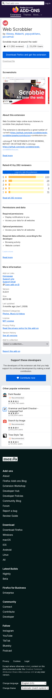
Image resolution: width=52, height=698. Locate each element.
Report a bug (10, 510)
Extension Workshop (14, 486)
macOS (7, 539)
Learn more (8, 251)
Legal (27, 661)
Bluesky (7, 645)
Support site (8, 279)
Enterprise (8, 592)
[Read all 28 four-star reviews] (26, 181)
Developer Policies (13, 495)
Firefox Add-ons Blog (15, 481)
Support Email (9, 282)
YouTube (7, 635)
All (4, 559)
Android (7, 549)
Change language (10, 683)
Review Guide (10, 515)
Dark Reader (14, 394)
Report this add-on (11, 351)
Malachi (19, 33)
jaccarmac (8, 36)
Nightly (7, 573)
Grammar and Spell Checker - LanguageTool (23, 409)
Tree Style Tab (15, 435)
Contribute (9, 611)
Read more (8, 155)
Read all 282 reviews (12, 198)
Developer (8, 616)
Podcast (7, 650)
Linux (6, 554)
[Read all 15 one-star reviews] (26, 192)
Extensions (15, 14)
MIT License (8, 321)
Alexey (10, 33)
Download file (9, 61)
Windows (8, 534)
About (6, 476)
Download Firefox (13, 529)
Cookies (17, 661)
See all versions (10, 335)
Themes (27, 14)
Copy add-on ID (12, 284)
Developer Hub (11, 490)
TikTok (6, 640)
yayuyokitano (32, 33)
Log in (47, 3)
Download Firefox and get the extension (26, 54)
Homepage (8, 276)
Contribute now (27, 377)
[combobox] (23, 3)
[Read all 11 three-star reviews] (26, 184)
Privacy (6, 661)
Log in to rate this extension (26, 172)
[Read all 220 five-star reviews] (26, 177)
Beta (5, 578)
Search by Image (16, 420)
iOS (5, 544)
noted (27, 666)
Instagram (8, 630)
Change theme (9, 688)
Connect (7, 606)
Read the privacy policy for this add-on (21, 328)
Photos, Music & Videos (14, 313)
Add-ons (8, 471)
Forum (6, 505)
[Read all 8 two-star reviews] (26, 188)
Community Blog (12, 500)
